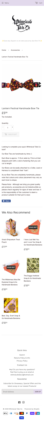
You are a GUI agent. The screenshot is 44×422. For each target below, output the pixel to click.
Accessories (15, 50)
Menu (7, 3)
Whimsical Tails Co (15, 409)
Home (4, 50)
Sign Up (38, 392)
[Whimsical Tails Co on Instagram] (23, 403)
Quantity (5, 123)
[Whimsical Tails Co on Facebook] (19, 403)
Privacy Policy (22, 361)
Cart (40, 3)
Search (22, 355)
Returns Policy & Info (22, 358)
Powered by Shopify (32, 409)
